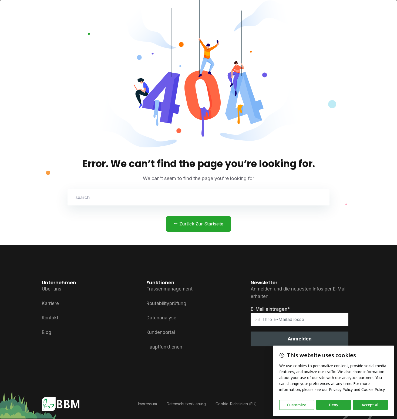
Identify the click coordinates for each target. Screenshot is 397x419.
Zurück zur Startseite (200, 224)
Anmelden (300, 339)
